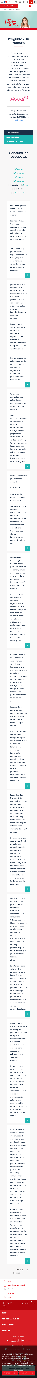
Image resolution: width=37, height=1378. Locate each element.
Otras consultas (12, 133)
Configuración (18, 1370)
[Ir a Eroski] (31, 2)
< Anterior (19, 1270)
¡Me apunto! (11, 1293)
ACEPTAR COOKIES (27, 1373)
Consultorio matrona (15, 1289)
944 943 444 (31, 1302)
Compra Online (9, 5)
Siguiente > (17, 1273)
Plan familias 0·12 (18, 22)
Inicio (9, 1281)
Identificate (18, 120)
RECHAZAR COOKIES (10, 1373)
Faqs (9, 1297)
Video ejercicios (12, 137)
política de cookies (27, 1365)
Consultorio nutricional (16, 1285)
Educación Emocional (14, 142)
